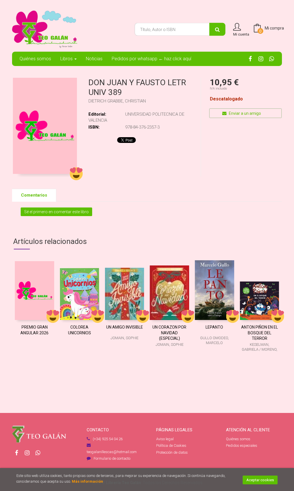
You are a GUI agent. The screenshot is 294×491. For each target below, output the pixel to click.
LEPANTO (214, 327)
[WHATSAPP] (271, 58)
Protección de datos (172, 452)
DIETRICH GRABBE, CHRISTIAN (117, 101)
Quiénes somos (238, 439)
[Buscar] (217, 29)
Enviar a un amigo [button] (244, 113)
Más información (87, 481)
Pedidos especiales (241, 445)
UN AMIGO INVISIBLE (124, 327)
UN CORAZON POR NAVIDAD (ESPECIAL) (169, 333)
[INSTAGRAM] (260, 58)
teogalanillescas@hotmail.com (112, 452)
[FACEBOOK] (250, 58)
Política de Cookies (171, 445)
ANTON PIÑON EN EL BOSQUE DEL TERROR (259, 333)
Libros (67, 58)
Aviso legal (165, 439)
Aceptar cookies (260, 480)
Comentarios (34, 195)
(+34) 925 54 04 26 (108, 439)
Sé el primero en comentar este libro (56, 211)
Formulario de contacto (112, 458)
